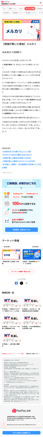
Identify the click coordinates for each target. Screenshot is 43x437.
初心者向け (6, 13)
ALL (4, 8)
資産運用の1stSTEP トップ (8, 353)
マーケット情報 (30, 8)
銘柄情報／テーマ (17, 13)
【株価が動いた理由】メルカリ (32, 353)
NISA (20, 8)
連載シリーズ (12, 8)
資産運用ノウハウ (30, 13)
